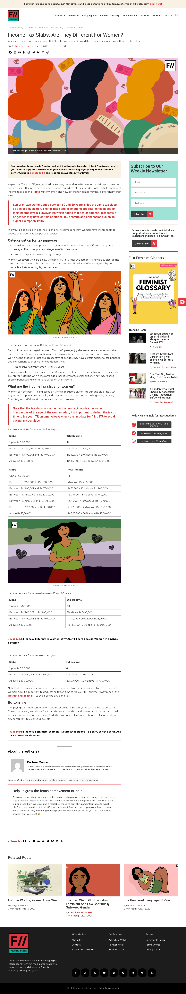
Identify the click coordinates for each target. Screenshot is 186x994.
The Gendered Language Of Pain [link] (147, 900)
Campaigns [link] (88, 15)
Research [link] (73, 15)
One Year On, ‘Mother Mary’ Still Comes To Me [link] (164, 376)
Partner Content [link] (20, 46)
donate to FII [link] (37, 172)
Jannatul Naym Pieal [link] (164, 367)
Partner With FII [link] (117, 944)
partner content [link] (58, 780)
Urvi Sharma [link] (160, 381)
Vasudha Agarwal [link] (163, 402)
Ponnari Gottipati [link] (136, 905)
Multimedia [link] (129, 15)
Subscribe (139, 214)
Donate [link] (168, 15)
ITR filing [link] (38, 191)
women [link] (73, 780)
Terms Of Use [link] (152, 944)
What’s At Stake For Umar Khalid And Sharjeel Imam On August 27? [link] (161, 338)
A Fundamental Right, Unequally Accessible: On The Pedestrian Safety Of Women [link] (162, 393)
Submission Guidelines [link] (84, 949)
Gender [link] (30, 27)
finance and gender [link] (37, 780)
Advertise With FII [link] (118, 940)
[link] (182, 302)
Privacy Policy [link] (152, 949)
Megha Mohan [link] (19, 905)
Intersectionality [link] (15, 27)
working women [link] (89, 780)
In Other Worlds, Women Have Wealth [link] (34, 900)
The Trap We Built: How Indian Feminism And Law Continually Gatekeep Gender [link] (88, 903)
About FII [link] (77, 940)
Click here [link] (155, 3)
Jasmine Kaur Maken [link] (81, 912)
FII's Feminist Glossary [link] (146, 258)
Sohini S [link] (157, 347)
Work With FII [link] (116, 949)
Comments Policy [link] (155, 940)
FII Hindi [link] (145, 15)
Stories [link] (59, 15)
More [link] (156, 15)
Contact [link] (76, 944)
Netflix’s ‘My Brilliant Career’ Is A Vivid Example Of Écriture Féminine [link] (161, 358)
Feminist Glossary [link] (109, 15)
